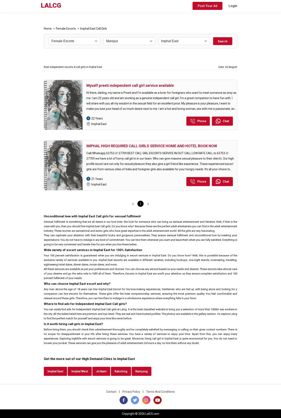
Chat (226, 121)
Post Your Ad (207, 6)
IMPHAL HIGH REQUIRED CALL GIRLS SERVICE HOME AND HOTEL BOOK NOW (151, 146)
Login (233, 6)
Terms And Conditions (160, 391)
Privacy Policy (131, 391)
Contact (111, 391)
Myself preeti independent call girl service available (130, 85)
